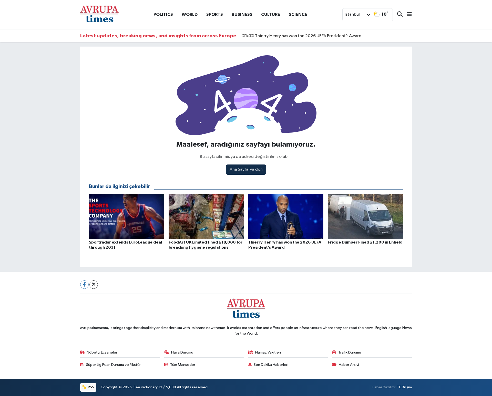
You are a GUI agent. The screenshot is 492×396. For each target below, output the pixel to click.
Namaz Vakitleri (268, 352)
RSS (90, 387)
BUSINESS (242, 14)
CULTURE (270, 14)
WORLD (190, 14)
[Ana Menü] (407, 14)
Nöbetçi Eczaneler (102, 352)
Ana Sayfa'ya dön (246, 169)
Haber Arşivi (349, 365)
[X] (93, 284)
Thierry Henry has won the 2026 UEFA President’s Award (302, 36)
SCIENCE (298, 14)
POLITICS (163, 14)
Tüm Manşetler (182, 365)
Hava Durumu (182, 352)
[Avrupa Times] (99, 14)
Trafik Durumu (349, 352)
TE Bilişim (404, 387)
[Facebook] (84, 284)
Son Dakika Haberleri (271, 365)
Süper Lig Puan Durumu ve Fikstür (113, 365)
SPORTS (214, 14)
